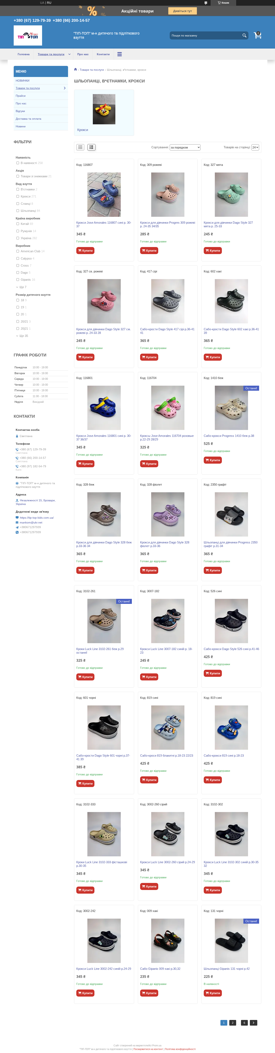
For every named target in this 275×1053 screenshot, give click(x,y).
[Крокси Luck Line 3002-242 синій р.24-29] (104, 941)
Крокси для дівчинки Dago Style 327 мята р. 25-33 (228, 224)
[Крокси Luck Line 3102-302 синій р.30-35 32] (231, 834)
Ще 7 (23, 287)
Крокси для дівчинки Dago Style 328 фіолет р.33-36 (164, 544)
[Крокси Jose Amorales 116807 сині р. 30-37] (104, 194)
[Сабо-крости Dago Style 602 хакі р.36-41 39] (231, 301)
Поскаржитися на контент (148, 1049)
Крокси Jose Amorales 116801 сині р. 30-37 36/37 (103, 437)
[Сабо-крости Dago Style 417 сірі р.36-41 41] (167, 301)
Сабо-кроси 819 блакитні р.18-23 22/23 (166, 755)
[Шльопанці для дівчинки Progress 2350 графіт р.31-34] (231, 514)
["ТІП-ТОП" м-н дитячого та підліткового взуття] (28, 35)
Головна (24, 54)
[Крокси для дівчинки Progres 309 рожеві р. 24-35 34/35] (167, 194)
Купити (87, 250)
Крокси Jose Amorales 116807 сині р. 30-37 (103, 224)
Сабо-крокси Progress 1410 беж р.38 (229, 435)
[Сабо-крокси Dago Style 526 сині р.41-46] (231, 621)
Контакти (103, 54)
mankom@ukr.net (31, 522)
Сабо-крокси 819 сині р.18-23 (224, 755)
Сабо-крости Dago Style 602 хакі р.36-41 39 (231, 330)
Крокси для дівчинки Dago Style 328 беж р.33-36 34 (104, 544)
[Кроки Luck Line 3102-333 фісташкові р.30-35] (104, 834)
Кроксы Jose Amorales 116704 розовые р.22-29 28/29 (167, 437)
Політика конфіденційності (180, 1049)
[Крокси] (104, 109)
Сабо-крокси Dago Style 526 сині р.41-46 (231, 649)
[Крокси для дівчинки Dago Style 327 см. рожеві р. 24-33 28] (104, 301)
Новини (21, 126)
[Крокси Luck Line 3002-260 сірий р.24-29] (167, 834)
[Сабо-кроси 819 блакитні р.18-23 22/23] (167, 727)
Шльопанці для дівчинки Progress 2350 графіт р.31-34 (230, 544)
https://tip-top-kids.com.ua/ (37, 517)
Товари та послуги (51, 54)
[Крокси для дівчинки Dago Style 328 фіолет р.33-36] (167, 514)
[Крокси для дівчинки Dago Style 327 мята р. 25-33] (231, 194)
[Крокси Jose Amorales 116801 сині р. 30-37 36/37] (104, 408)
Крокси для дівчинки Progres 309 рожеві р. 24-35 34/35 (167, 224)
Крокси (82, 130)
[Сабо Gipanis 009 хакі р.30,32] (167, 941)
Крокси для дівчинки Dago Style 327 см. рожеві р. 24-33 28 (103, 330)
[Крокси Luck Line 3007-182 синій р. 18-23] (167, 621)
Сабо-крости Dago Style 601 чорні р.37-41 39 (103, 757)
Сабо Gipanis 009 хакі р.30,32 (160, 968)
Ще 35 (24, 336)
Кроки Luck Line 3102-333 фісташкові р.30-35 (101, 863)
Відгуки (20, 111)
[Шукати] (244, 35)
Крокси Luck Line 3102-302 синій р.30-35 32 (231, 863)
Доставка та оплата (28, 118)
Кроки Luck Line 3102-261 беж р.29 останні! (100, 650)
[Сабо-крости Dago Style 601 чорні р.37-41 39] (104, 727)
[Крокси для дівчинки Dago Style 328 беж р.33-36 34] (104, 514)
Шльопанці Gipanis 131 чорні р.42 (227, 968)
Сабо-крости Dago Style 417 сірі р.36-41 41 (167, 330)
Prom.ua (156, 1045)
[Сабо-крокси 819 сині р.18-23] (231, 727)
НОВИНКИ (22, 80)
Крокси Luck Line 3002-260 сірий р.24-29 (167, 862)
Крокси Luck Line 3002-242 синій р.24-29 (103, 968)
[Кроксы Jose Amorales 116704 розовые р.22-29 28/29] (167, 408)
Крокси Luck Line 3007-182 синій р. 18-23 (166, 650)
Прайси (21, 95)
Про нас (83, 54)
